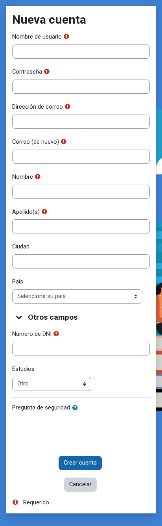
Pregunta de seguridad (41, 407)
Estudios (23, 368)
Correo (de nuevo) (35, 141)
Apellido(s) (26, 211)
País (17, 281)
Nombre (22, 176)
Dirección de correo (37, 106)
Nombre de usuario (37, 36)
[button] (19, 317)
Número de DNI (32, 333)
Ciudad (20, 246)
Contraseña (27, 71)
